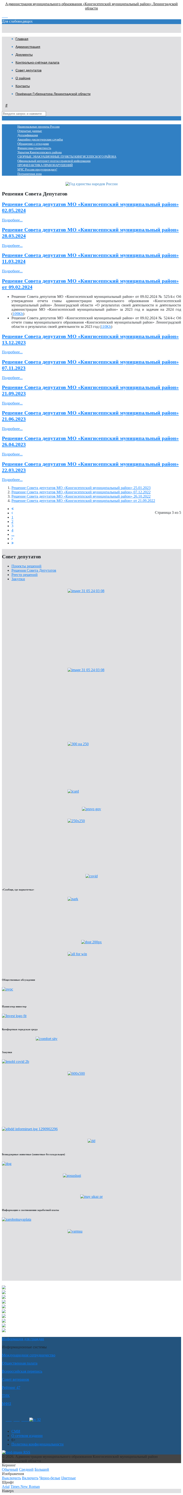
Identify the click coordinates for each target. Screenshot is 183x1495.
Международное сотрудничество (28, 1355)
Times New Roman (25, 1487)
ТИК (6, 1396)
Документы (24, 54)
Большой (42, 1469)
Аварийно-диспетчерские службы (40, 139)
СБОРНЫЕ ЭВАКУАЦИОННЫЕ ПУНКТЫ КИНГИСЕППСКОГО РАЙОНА (66, 156)
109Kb (18, 314)
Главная (21, 39)
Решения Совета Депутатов (33, 570)
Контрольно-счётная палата (37, 62)
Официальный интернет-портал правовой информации (54, 161)
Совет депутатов (28, 70)
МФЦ (6, 1404)
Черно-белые (49, 1478)
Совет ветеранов (15, 1379)
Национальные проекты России (38, 126)
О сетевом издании (27, 1436)
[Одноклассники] (9, 1420)
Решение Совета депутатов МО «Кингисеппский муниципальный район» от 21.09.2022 (83, 501)
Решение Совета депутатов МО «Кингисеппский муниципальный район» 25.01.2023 (81, 488)
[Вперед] (12, 539)
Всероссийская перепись (22, 1371)
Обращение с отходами (33, 143)
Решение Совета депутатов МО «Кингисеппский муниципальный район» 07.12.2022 (81, 492)
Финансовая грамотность (34, 148)
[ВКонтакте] (17, 1420)
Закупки (18, 579)
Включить (30, 1478)
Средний (26, 1469)
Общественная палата (19, 1363)
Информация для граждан (23, 1339)
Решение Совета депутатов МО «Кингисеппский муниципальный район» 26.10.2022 (81, 496)
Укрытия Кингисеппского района (39, 152)
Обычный (10, 1469)
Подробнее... (12, 220)
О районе (22, 78)
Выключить (11, 1478)
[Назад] (12, 513)
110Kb (106, 327)
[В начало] (12, 509)
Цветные (68, 1478)
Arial (6, 1487)
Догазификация (27, 135)
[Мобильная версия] (25, 1420)
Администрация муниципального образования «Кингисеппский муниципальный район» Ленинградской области (91, 6)
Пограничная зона (29, 173)
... (12, 534)
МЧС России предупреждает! (37, 169)
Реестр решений (24, 575)
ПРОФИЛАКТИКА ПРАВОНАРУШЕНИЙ (45, 165)
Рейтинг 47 (11, 1387)
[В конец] (12, 543)
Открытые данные (29, 131)
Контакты (22, 86)
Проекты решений (26, 566)
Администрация (27, 47)
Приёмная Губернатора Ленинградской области (53, 94)
